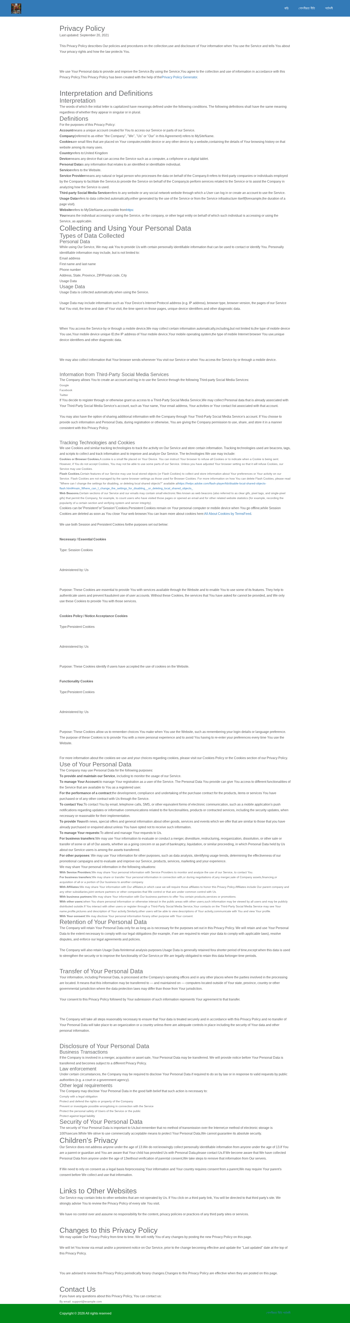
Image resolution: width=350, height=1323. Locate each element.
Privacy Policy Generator (179, 77)
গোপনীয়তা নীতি (307, 8)
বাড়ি (286, 8)
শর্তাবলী (329, 8)
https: (130, 210)
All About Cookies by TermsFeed (227, 513)
